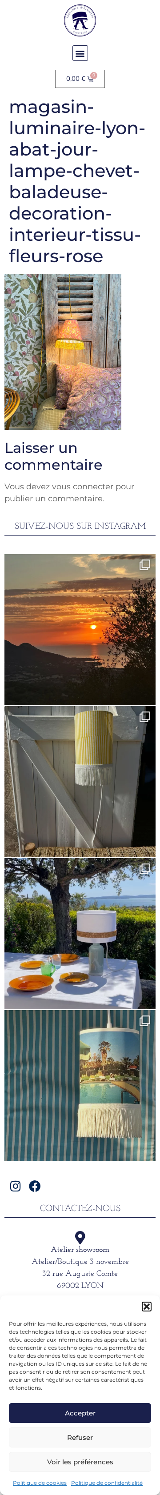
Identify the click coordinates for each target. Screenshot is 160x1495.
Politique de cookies (40, 1482)
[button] (146, 1306)
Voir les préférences (80, 1462)
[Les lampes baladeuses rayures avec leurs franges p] (80, 781)
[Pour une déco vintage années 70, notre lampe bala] (80, 1085)
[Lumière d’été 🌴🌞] (80, 933)
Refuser (80, 1437)
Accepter (80, 1413)
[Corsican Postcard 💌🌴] (80, 629)
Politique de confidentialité (107, 1482)
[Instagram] (15, 1185)
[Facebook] (34, 1185)
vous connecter (82, 487)
